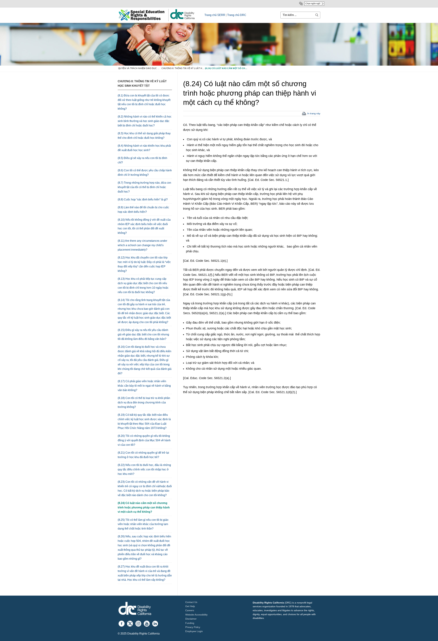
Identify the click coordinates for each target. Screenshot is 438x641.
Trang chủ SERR (214, 15)
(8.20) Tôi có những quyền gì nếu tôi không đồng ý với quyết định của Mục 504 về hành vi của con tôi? (144, 440)
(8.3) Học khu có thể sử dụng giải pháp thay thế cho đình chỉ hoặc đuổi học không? (144, 135)
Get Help (190, 606)
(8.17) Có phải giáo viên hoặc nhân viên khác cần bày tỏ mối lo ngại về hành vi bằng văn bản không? (144, 386)
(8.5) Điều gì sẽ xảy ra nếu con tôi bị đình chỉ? (142, 160)
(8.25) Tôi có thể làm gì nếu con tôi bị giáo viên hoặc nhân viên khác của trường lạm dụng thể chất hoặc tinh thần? (143, 524)
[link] (182, 18)
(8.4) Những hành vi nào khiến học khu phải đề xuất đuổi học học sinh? (144, 148)
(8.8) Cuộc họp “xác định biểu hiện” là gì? (143, 199)
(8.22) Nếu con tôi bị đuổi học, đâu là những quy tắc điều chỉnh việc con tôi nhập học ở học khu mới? (144, 469)
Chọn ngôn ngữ (312, 3)
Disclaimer (191, 618)
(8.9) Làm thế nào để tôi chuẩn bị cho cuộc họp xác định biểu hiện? (143, 209)
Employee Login (194, 631)
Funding (189, 623)
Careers (189, 610)
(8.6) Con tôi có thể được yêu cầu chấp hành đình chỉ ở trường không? (145, 172)
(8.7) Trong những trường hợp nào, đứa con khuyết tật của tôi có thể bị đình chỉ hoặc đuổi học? (144, 187)
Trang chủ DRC (236, 15)
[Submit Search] (316, 15)
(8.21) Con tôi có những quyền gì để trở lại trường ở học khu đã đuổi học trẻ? (143, 455)
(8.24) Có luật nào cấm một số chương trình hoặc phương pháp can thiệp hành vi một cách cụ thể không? (144, 507)
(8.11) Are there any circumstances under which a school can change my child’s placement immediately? (142, 245)
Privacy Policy (192, 627)
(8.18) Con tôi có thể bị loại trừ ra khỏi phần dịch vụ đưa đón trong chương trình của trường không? (144, 402)
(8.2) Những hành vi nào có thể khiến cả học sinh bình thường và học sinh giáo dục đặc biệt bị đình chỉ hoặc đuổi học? (144, 121)
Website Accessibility (196, 614)
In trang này (313, 113)
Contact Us (191, 602)
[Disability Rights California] (135, 609)
